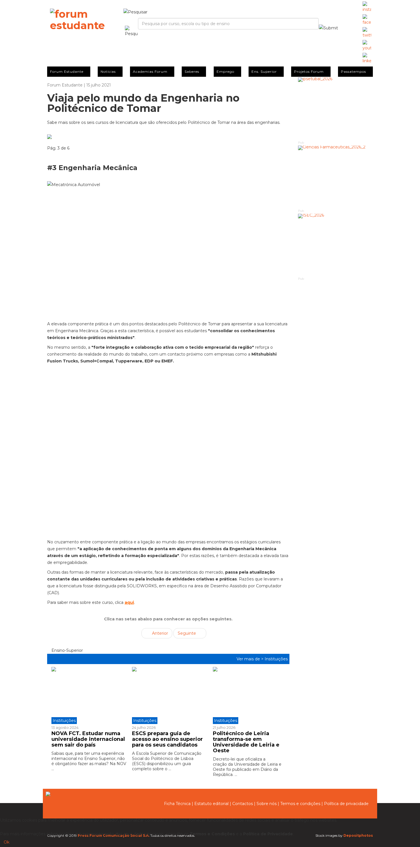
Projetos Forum (309, 71)
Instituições (276, 659)
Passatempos (353, 71)
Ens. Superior (264, 71)
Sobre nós (267, 803)
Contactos (242, 803)
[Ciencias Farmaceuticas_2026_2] (335, 177)
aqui (129, 602)
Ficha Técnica (177, 803)
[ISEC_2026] (335, 245)
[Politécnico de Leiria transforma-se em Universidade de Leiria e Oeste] (249, 695)
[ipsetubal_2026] (335, 108)
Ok (6, 842)
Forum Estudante (66, 71)
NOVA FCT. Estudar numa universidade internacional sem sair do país (88, 739)
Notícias (108, 71)
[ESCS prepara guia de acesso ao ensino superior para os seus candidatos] (168, 695)
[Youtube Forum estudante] (367, 45)
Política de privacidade (346, 803)
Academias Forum (150, 71)
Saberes (192, 71)
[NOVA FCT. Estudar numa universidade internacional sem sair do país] (89, 695)
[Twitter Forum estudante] (367, 33)
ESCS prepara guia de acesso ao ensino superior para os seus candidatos (167, 739)
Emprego (225, 71)
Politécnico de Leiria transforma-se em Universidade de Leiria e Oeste (246, 741)
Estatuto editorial (211, 803)
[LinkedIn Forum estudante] (367, 58)
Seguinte (187, 633)
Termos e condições (300, 803)
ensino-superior (66, 650)
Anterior (159, 633)
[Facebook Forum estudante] (367, 20)
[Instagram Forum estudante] (367, 7)
